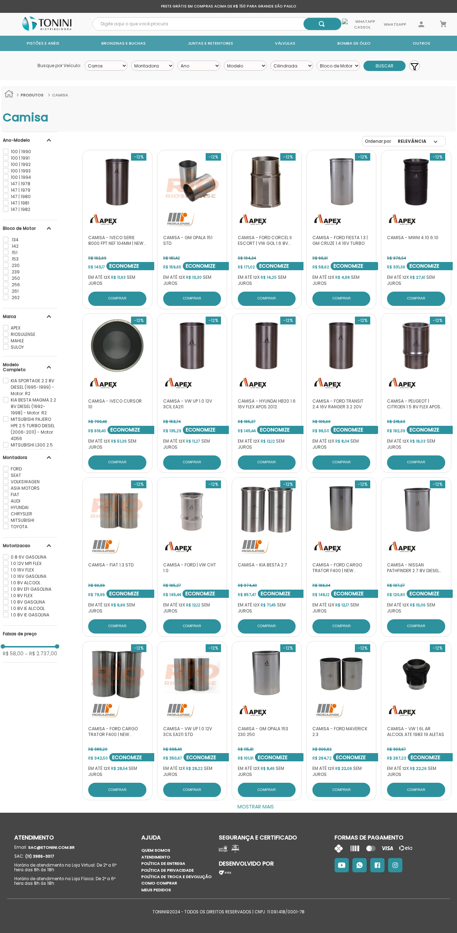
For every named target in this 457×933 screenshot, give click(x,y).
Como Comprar (159, 883)
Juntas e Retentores (210, 43)
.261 (15, 291)
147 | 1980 (21, 196)
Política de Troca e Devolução (176, 876)
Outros (421, 43)
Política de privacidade (167, 870)
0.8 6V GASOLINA (28, 557)
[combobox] (217, 24)
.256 (15, 285)
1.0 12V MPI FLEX (26, 563)
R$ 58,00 (13, 653)
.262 (15, 297)
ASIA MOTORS (25, 488)
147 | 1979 (20, 190)
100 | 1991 (20, 158)
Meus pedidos (156, 890)
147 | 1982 (20, 209)
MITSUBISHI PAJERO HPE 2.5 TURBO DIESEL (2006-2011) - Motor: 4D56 (33, 429)
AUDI (15, 501)
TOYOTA (19, 527)
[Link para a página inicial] (9, 95)
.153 (15, 259)
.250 (15, 278)
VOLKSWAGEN (25, 482)
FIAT (15, 494)
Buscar (384, 66)
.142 (15, 246)
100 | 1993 (21, 171)
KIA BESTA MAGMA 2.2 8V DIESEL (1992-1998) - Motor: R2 (33, 406)
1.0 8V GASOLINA (28, 602)
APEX (15, 328)
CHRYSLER (21, 514)
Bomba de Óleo (354, 43)
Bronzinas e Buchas (123, 43)
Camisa (60, 95)
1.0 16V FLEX (22, 570)
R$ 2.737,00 (41, 653)
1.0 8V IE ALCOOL (28, 608)
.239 (15, 272)
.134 (15, 240)
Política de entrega (163, 863)
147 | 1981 (20, 203)
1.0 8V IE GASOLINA (30, 615)
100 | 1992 (21, 164)
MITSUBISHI (22, 520)
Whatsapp (394, 24)
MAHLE (17, 341)
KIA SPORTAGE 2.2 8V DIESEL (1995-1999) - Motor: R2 (32, 387)
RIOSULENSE (23, 334)
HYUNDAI (20, 507)
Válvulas (285, 43)
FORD (16, 469)
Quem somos (155, 850)
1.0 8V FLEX (21, 595)
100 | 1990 (21, 151)
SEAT (16, 475)
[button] (30, 140)
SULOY (17, 347)
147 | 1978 (20, 184)
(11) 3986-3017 (39, 856)
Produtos (32, 95)
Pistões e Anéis (43, 43)
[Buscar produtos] (321, 24)
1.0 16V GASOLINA (28, 576)
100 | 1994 (21, 177)
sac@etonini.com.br (51, 847)
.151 (14, 252)
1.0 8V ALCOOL (25, 583)
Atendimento (155, 857)
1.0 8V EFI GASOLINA (31, 589)
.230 (15, 265)
